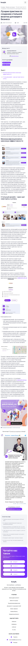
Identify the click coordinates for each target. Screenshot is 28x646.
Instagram (15, 561)
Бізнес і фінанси (14, 608)
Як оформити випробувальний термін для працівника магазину (12, 523)
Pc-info (14, 629)
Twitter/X (15, 574)
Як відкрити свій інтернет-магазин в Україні (13, 537)
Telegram (15, 570)
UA (24, 23)
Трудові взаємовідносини (14, 603)
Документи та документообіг (14, 606)
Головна (3, 7)
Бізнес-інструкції (10, 7)
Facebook (15, 566)
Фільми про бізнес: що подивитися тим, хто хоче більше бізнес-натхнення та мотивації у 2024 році (14, 527)
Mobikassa (14, 624)
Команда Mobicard (11, 50)
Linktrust (14, 627)
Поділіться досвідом (15, 431)
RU (26, 23)
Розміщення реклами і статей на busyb (11, 427)
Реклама (15, 642)
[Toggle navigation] (25, 2)
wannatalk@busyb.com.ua (15, 639)
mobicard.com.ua (14, 56)
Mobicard (14, 621)
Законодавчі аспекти (14, 597)
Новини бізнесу (14, 611)
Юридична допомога (14, 614)
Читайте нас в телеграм (14, 509)
